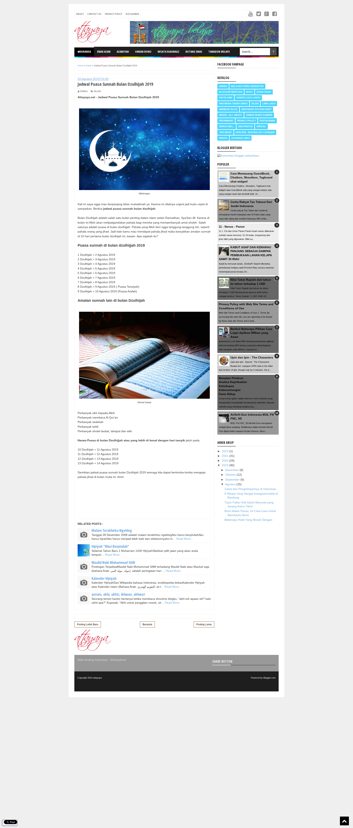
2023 (225, 451)
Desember (232, 470)
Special (261, 126)
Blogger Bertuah (230, 92)
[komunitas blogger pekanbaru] (238, 155)
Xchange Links (240, 138)
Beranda (85, 51)
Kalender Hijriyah (104, 578)
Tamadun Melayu (219, 51)
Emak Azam (104, 51)
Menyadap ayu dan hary (256, 109)
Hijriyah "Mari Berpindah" (110, 546)
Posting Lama (204, 624)
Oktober (231, 474)
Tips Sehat (225, 132)
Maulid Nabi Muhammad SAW (113, 562)
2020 (225, 460)
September (232, 479)
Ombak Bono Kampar (259, 115)
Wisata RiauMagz (168, 51)
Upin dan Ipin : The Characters (251, 357)
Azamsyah (123, 51)
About (80, 14)
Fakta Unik (225, 97)
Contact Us (94, 14)
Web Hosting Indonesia (92, 659)
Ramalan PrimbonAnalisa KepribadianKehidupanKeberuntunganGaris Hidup (233, 386)
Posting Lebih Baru (87, 624)
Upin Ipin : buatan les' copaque (255, 132)
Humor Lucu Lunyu (248, 97)
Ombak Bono (143, 51)
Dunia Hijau (264, 92)
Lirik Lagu (268, 103)
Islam (97, 91)
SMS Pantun (245, 126)
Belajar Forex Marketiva (247, 86)
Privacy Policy (113, 14)
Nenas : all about (230, 115)
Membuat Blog (228, 109)
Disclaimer (132, 14)
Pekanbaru (226, 120)
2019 (225, 465)
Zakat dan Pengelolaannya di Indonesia (250, 489)
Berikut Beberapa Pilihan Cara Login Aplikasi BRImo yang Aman (251, 332)
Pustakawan (267, 120)
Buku (249, 92)
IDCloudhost (118, 659)
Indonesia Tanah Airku (233, 103)
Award (223, 86)
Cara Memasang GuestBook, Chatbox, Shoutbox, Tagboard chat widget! (251, 177)
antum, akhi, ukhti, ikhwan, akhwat (118, 594)
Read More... (184, 538)
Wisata (223, 138)
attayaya (97, 678)
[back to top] (344, 821)
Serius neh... (226, 126)
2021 (225, 455)
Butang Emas (193, 51)
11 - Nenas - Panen (232, 226)
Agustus (230, 484)
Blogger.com (269, 678)
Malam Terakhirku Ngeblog (112, 530)
